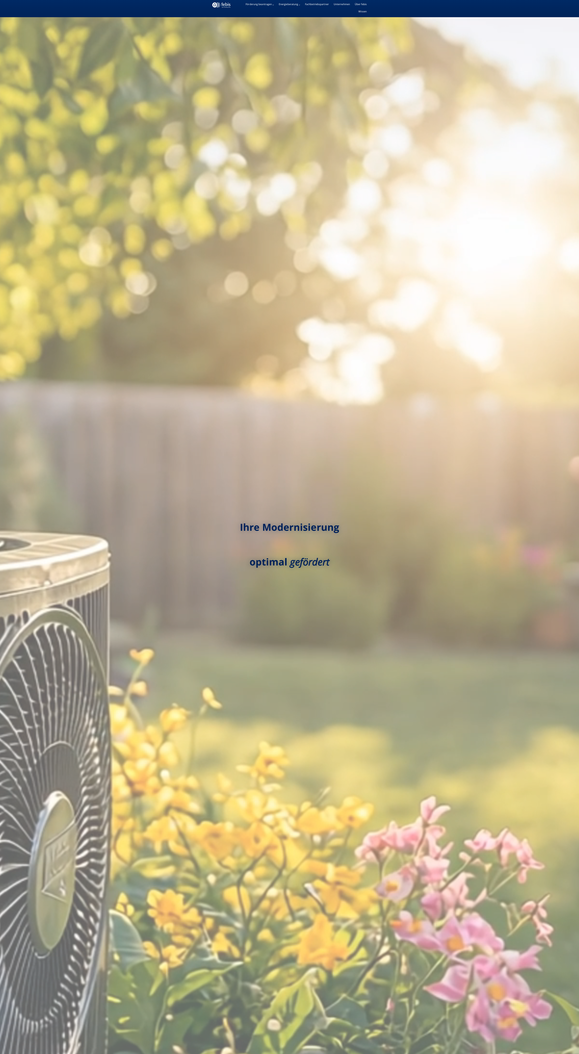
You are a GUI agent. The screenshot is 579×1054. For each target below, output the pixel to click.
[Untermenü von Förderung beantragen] (273, 5)
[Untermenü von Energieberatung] (299, 5)
